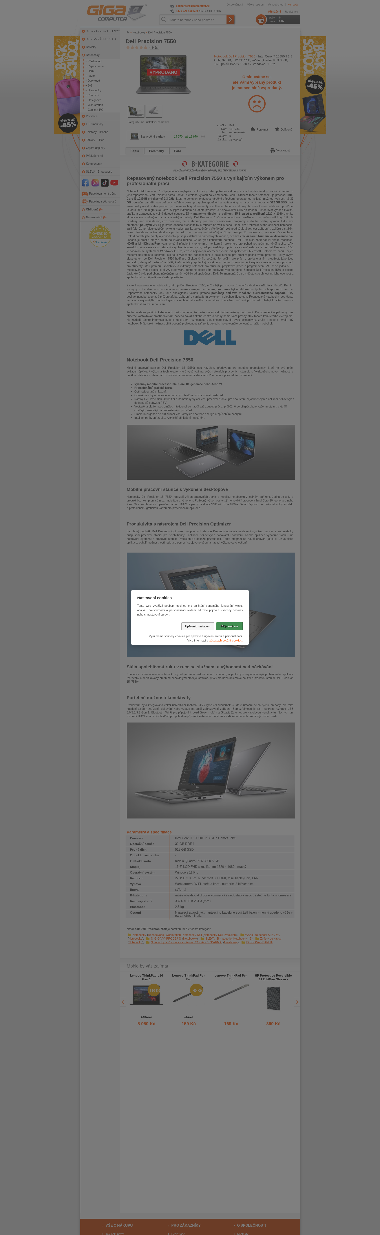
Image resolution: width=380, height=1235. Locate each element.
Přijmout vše (229, 626)
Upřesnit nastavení (197, 626)
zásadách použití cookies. (226, 640)
